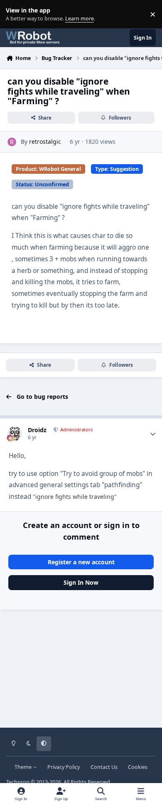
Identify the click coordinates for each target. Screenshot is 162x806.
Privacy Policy (63, 767)
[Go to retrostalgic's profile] (11, 142)
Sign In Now (81, 582)
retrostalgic (45, 141)
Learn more (16, 14)
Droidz (37, 430)
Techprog (17, 782)
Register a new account (81, 562)
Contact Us (104, 767)
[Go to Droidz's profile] (14, 433)
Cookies (137, 767)
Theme (24, 767)
